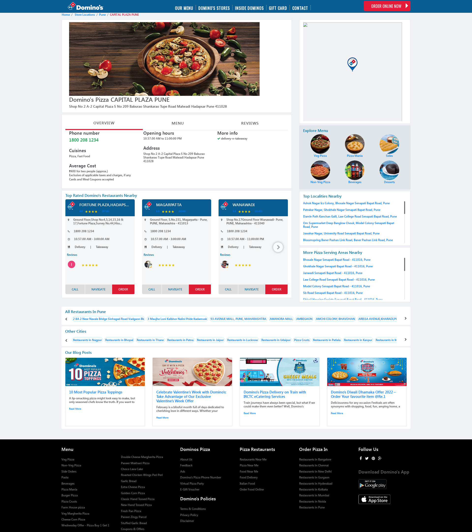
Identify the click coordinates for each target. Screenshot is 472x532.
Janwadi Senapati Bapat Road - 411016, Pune (332, 273)
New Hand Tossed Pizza (136, 505)
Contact (300, 7)
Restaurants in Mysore (390, 340)
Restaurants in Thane (150, 340)
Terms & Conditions (193, 509)
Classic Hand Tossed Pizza (137, 499)
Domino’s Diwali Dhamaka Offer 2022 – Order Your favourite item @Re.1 (363, 394)
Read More (75, 408)
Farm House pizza (73, 507)
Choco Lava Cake (132, 469)
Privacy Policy (189, 515)
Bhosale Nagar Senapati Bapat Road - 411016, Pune (336, 259)
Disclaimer (187, 521)
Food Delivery (249, 477)
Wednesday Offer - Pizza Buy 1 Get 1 (85, 525)
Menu (178, 123)
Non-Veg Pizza (71, 465)
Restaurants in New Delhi (315, 471)
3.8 (234, 211)
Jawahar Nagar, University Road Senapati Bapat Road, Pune (341, 233)
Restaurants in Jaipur (210, 340)
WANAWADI (244, 204)
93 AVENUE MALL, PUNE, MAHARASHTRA (238, 319)
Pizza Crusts (302, 340)
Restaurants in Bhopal (119, 340)
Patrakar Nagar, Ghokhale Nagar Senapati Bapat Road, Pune (341, 210)
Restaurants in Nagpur (87, 340)
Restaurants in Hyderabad (315, 483)
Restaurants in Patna (180, 340)
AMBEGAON (304, 319)
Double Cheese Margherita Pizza (142, 457)
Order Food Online (252, 489)
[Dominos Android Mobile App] (384, 484)
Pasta (64, 477)
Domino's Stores (214, 7)
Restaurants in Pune (312, 507)
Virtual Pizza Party (192, 483)
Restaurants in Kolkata (313, 489)
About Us (186, 459)
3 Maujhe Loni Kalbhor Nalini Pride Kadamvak (177, 319)
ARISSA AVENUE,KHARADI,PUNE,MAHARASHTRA (391, 319)
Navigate (98, 289)
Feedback (186, 465)
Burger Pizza (69, 495)
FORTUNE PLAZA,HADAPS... (104, 204)
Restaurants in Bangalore (315, 459)
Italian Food (247, 483)
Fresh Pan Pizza (131, 511)
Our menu (184, 7)
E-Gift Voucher (189, 489)
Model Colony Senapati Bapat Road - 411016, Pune (336, 286)
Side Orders (68, 471)
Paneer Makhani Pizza (135, 463)
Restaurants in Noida (312, 501)
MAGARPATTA (169, 204)
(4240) (182, 211)
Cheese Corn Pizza (73, 519)
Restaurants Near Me (253, 459)
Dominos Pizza (195, 449)
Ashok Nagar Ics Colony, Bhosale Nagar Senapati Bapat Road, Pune (346, 203)
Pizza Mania (69, 489)
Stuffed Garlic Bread (134, 523)
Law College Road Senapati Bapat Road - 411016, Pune (339, 279)
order (123, 289)
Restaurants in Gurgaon (314, 477)
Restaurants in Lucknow (242, 340)
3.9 (158, 211)
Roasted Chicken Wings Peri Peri (142, 475)
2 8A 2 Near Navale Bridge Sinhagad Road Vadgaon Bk (108, 319)
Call (75, 289)
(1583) (258, 211)
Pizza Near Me (249, 465)
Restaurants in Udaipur (276, 340)
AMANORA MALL (281, 319)
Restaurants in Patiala (326, 340)
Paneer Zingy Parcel (134, 517)
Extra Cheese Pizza (133, 487)
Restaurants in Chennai (314, 465)
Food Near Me (249, 471)
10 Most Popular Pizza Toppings (95, 391)
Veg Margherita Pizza (75, 513)
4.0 (81, 211)
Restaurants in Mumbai (314, 495)
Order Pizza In (313, 449)
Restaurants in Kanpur (358, 340)
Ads (182, 471)
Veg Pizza (67, 459)
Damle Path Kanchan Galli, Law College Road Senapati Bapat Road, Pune (350, 216)
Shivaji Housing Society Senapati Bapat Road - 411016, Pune (343, 299)
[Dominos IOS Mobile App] (384, 499)
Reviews (250, 123)
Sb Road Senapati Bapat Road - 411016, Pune (333, 293)
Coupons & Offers (132, 529)
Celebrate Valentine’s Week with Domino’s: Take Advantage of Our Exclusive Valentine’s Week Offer (191, 396)
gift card (278, 7)
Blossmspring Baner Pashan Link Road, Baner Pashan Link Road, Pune (348, 240)
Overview (104, 122)
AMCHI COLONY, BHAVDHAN (335, 319)
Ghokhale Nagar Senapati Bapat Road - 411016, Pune (338, 266)
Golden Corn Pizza (133, 493)
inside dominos (249, 7)
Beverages (67, 483)
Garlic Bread (128, 481)
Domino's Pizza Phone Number (200, 477)
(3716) (105, 211)
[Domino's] (90, 6)
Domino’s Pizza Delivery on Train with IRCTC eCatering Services (275, 394)
